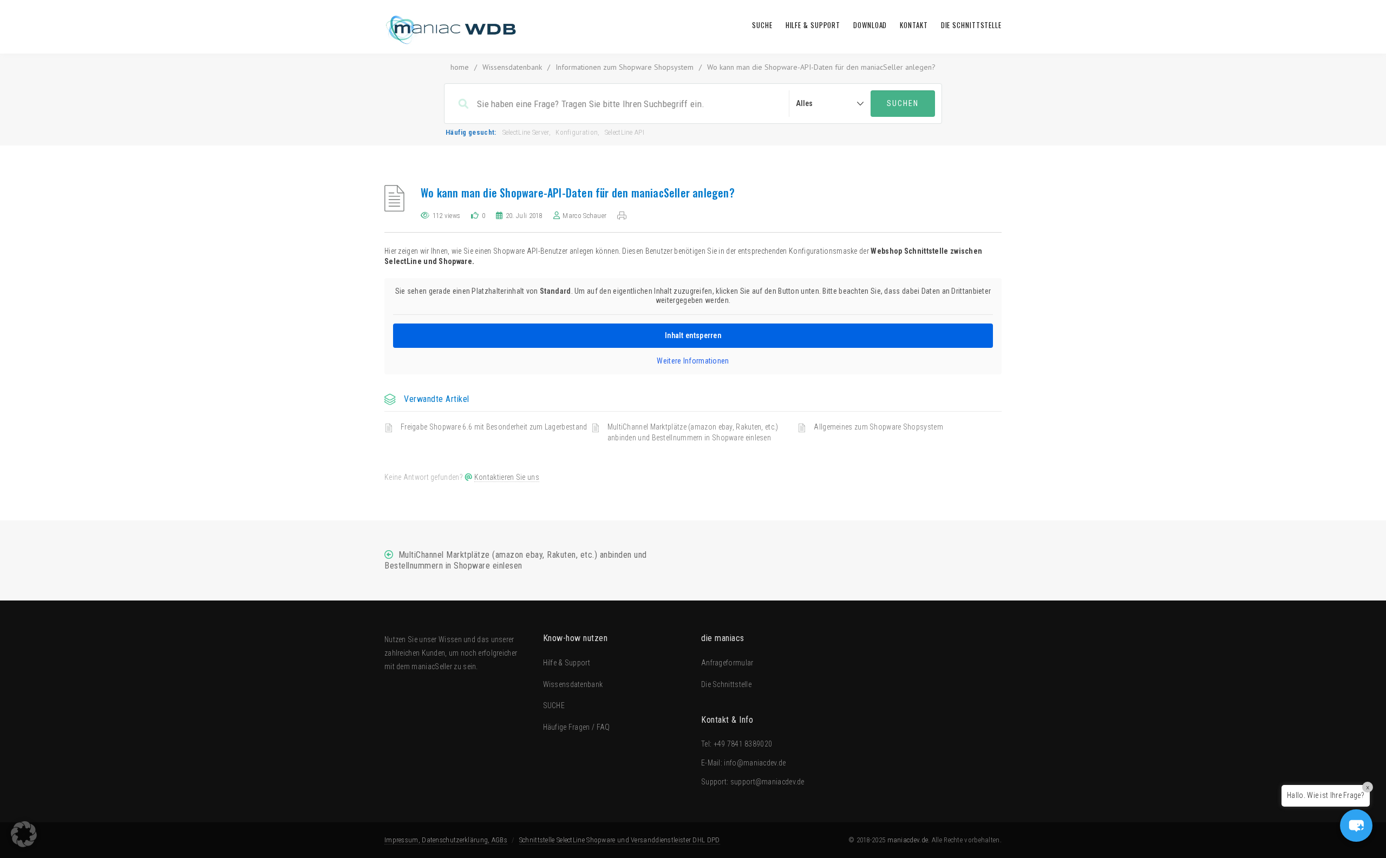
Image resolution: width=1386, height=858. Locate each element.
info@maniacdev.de (755, 762)
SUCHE (762, 24)
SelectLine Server (525, 132)
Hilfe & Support (813, 24)
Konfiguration (576, 132)
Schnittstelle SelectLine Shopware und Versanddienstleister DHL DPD (619, 840)
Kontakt (913, 24)
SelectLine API (624, 132)
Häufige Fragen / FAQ (576, 727)
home (459, 67)
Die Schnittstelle (971, 24)
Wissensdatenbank (512, 67)
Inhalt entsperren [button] (693, 335)
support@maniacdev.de (767, 781)
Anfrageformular (727, 662)
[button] (1356, 825)
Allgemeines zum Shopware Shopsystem (878, 427)
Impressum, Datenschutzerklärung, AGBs (445, 840)
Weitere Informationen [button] (693, 361)
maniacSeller (431, 666)
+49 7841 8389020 (743, 744)
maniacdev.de (908, 840)
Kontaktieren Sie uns (506, 477)
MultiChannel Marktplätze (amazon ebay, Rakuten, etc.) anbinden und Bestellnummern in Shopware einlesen (693, 432)
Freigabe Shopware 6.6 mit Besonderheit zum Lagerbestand (494, 427)
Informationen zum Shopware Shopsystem (624, 67)
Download (870, 24)
